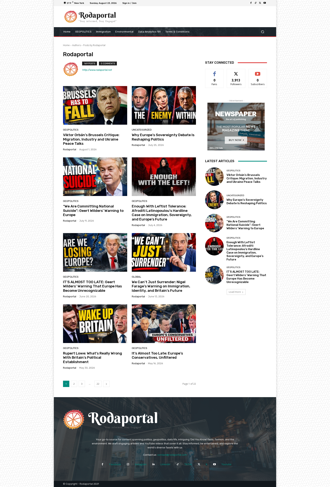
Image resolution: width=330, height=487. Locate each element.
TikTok (188, 464)
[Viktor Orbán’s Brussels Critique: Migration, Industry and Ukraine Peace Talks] (95, 105)
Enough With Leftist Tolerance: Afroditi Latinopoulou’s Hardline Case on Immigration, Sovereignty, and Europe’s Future (162, 212)
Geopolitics (70, 129)
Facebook (115, 464)
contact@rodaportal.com (172, 454)
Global (136, 277)
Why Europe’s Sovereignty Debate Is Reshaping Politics (163, 137)
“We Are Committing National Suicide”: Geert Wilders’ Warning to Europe (93, 210)
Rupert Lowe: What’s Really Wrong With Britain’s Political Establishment (92, 357)
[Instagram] (128, 464)
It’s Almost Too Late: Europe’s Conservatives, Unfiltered (157, 355)
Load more (235, 292)
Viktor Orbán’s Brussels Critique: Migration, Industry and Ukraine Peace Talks (91, 139)
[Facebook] (251, 3)
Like (214, 71)
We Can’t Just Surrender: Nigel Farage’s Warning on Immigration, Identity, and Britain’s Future (161, 286)
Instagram (140, 464)
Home (66, 45)
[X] (260, 3)
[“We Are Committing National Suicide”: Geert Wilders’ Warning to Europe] (95, 176)
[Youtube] (264, 3)
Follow (236, 71)
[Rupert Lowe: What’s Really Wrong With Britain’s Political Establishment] (95, 323)
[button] (262, 31)
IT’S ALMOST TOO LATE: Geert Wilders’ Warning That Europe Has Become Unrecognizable (92, 286)
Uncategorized (142, 129)
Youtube (226, 464)
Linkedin (165, 464)
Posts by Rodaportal (94, 45)
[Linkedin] (153, 464)
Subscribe (258, 71)
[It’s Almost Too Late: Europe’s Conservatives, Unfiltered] (164, 323)
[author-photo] (72, 69)
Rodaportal (69, 149)
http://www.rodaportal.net (97, 70)
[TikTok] (255, 3)
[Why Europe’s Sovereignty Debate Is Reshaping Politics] (164, 105)
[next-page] (106, 384)
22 (98, 383)
